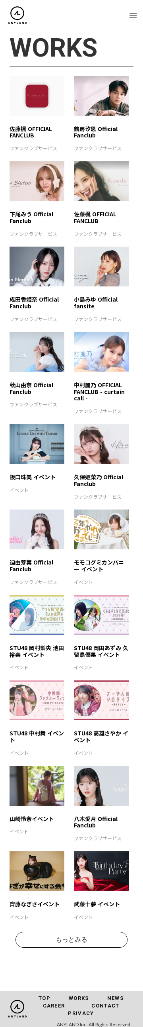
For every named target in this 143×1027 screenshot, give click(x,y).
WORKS (79, 998)
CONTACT (105, 1005)
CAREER (54, 1005)
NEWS (115, 998)
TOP (44, 998)
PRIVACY (81, 1013)
